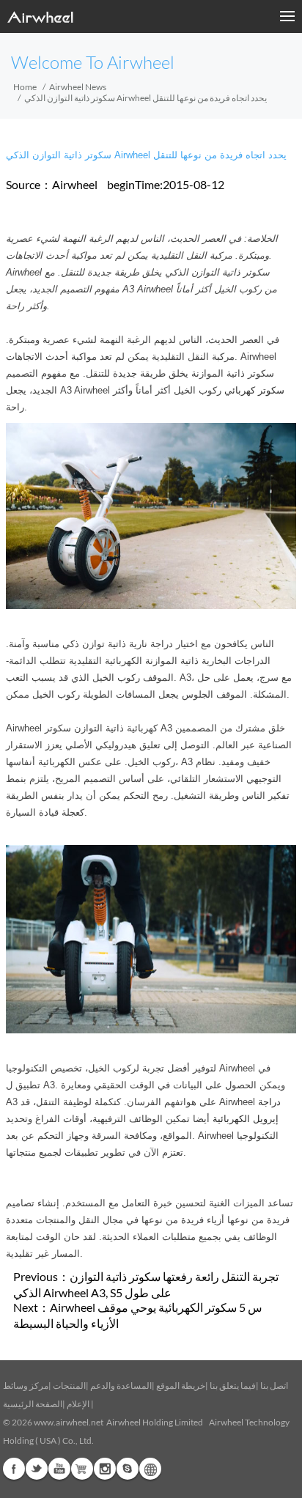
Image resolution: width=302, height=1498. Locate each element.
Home (25, 86)
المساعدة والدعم (121, 1385)
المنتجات (69, 1385)
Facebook (14, 1469)
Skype (128, 1469)
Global (150, 1469)
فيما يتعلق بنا (233, 1385)
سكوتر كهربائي (254, 390)
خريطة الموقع (180, 1385)
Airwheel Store (82, 1469)
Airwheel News (77, 86)
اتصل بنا (274, 1385)
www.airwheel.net (68, 1422)
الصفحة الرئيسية (32, 1403)
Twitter (37, 1469)
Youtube (59, 1469)
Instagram (105, 1469)
